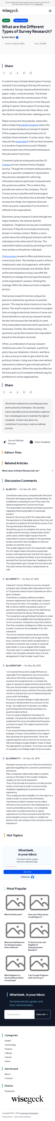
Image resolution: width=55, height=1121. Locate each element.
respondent (21, 141)
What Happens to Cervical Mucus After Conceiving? (14, 977)
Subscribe (27, 872)
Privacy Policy (7, 1117)
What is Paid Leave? (13, 914)
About (7, 1074)
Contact (9, 1078)
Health (8, 1040)
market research (30, 124)
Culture (8, 1057)
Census (6, 164)
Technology (10, 1044)
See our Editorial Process (15, 442)
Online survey (9, 256)
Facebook (9, 1091)
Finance (8, 1049)
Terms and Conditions (22, 1117)
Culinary (8, 1053)
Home (7, 1061)
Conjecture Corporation (29, 1113)
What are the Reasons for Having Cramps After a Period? (14, 945)
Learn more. (39, 4)
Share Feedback (42, 442)
